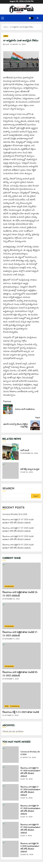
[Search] (38, 18)
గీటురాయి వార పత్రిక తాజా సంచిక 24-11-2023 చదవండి (21, 576)
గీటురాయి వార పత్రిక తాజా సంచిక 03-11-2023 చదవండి (21, 656)
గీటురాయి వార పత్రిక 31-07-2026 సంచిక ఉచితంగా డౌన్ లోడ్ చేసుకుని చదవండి (10, 773)
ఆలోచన (6, 36)
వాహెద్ (7, 44)
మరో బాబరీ (10, 451)
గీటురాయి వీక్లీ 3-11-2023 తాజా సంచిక (21, 695)
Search (8, 488)
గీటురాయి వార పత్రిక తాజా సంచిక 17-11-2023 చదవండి (21, 616)
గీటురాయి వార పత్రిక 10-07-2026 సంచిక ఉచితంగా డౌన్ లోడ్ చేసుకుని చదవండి (17, 538)
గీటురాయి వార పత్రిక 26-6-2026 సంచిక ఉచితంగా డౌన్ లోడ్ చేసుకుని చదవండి (10, 849)
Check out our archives (12, 731)
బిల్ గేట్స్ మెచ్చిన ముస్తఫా (10, 470)
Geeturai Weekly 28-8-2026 (14, 514)
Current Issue (9, 586)
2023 (6, 706)
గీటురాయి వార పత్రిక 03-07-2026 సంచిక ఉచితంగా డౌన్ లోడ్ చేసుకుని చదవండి (10, 830)
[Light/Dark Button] (31, 18)
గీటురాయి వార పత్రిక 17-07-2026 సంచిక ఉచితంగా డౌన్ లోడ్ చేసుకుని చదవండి (10, 792)
